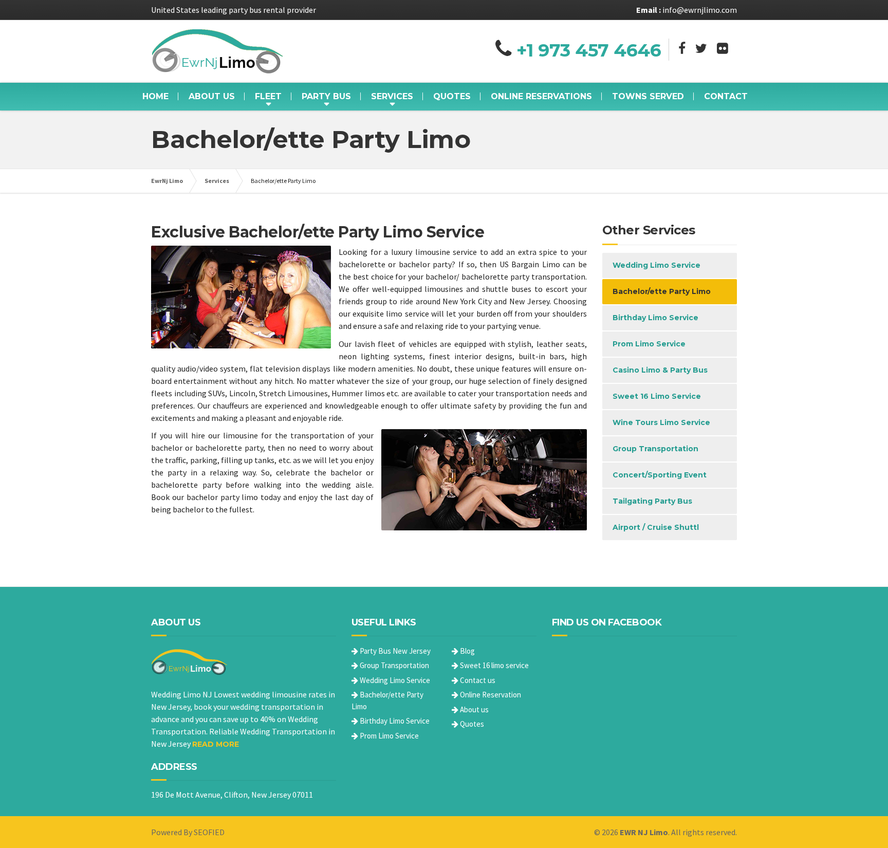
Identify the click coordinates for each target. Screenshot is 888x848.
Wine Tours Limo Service (661, 422)
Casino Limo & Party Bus (660, 370)
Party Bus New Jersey (394, 651)
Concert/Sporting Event (660, 475)
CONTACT (726, 96)
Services (217, 181)
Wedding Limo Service (656, 265)
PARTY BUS (326, 96)
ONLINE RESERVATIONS (541, 96)
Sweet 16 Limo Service (657, 396)
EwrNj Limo (167, 181)
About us (473, 709)
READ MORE (215, 744)
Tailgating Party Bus (652, 501)
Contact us (476, 680)
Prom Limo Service (649, 343)
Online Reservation (489, 694)
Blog (466, 651)
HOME (155, 96)
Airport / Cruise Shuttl (656, 527)
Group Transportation (655, 448)
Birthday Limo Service (655, 317)
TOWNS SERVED (648, 96)
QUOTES (452, 96)
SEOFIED (209, 832)
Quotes (471, 724)
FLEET (268, 96)
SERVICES (392, 96)
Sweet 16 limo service (493, 665)
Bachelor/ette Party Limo (662, 291)
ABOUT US (212, 96)
